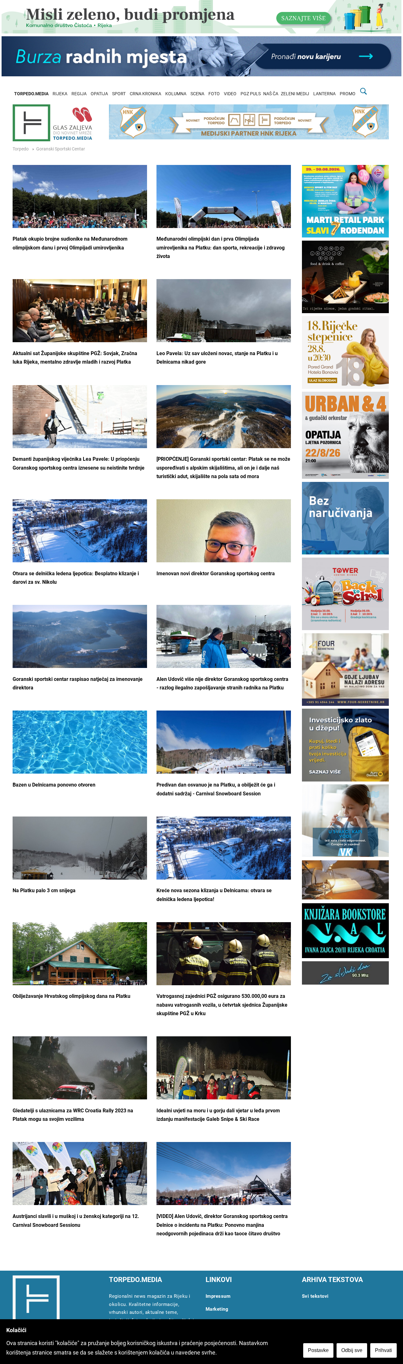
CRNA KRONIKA (145, 94)
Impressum (218, 1296)
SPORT (119, 94)
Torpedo (21, 149)
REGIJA (79, 94)
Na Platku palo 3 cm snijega (44, 890)
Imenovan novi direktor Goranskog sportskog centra (215, 574)
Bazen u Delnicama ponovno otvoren (54, 785)
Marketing (217, 1309)
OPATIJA (99, 94)
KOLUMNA (175, 94)
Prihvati (383, 1350)
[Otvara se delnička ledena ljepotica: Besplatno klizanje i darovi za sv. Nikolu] (80, 537)
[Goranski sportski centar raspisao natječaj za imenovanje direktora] (80, 640)
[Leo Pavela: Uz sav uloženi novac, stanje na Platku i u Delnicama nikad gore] (223, 329)
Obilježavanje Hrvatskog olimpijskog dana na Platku (71, 996)
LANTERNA (324, 94)
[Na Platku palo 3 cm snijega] (80, 867)
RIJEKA (60, 94)
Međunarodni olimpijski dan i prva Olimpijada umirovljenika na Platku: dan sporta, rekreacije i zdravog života (220, 247)
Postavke (318, 1350)
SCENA (197, 94)
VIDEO (230, 94)
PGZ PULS (251, 94)
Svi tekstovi (315, 1296)
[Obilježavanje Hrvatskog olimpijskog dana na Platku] (80, 967)
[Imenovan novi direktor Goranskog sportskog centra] (223, 555)
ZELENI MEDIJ (295, 94)
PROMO (347, 94)
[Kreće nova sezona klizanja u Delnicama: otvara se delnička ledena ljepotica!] (223, 854)
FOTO (214, 94)
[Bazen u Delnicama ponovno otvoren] (80, 761)
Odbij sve (351, 1350)
